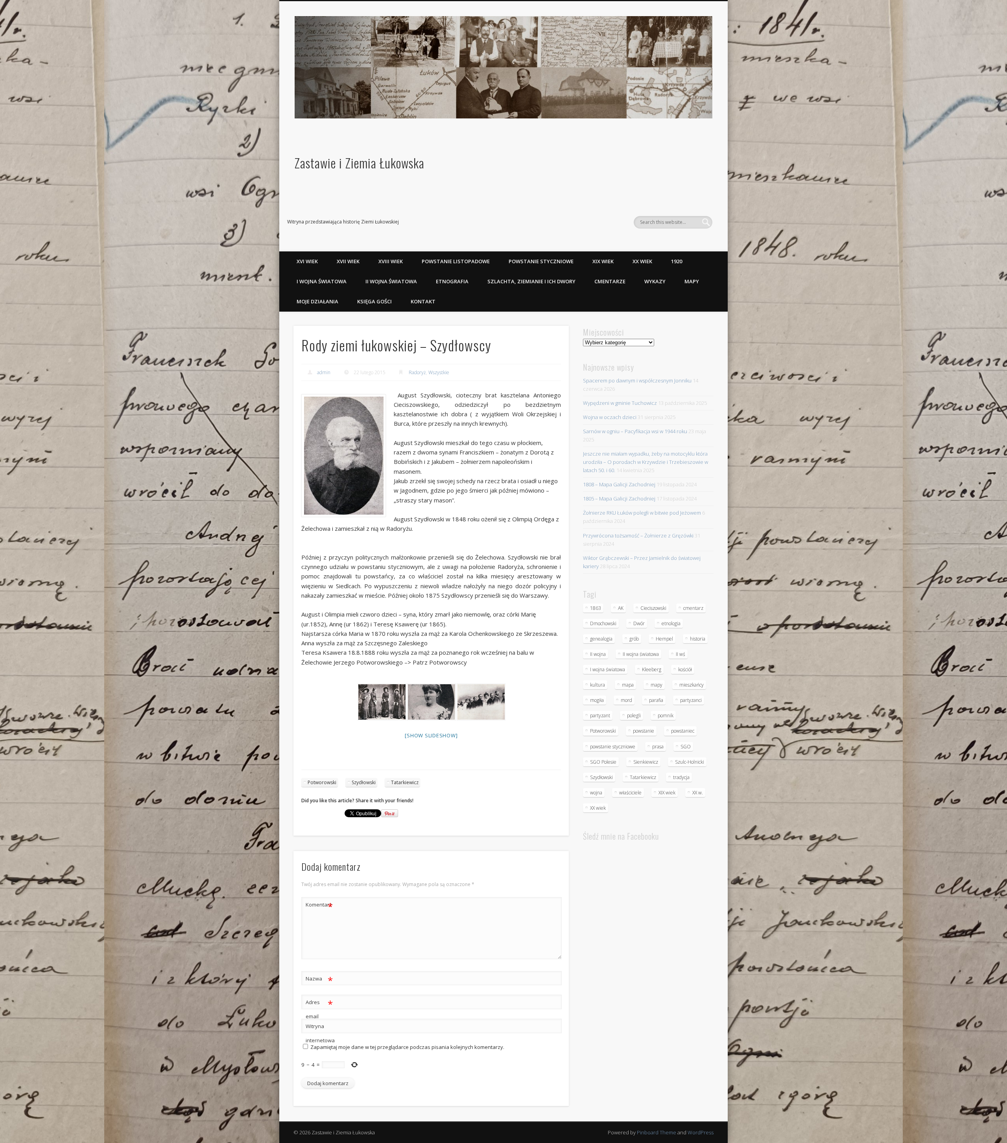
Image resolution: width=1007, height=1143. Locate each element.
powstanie (643, 731)
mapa (628, 684)
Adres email (319, 1008)
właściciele (630, 792)
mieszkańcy (691, 684)
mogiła (597, 700)
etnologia (671, 623)
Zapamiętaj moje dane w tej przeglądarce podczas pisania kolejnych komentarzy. (407, 1047)
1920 (676, 261)
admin (323, 372)
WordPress (701, 1132)
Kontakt (423, 301)
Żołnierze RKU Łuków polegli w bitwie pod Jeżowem (642, 512)
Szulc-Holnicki (689, 762)
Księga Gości (374, 301)
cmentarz (693, 608)
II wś (680, 654)
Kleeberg (651, 669)
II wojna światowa (391, 281)
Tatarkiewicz (405, 782)
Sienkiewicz (645, 762)
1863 (595, 608)
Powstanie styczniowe (541, 261)
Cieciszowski (653, 608)
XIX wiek (603, 261)
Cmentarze (609, 281)
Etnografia (452, 281)
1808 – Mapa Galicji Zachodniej (619, 484)
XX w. (697, 792)
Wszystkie (438, 372)
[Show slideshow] (431, 735)
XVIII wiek (390, 261)
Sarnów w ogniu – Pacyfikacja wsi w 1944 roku (635, 431)
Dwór (639, 623)
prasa (658, 746)
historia (697, 638)
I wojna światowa (322, 281)
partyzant (600, 715)
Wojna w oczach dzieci (609, 417)
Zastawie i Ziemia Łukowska (359, 162)
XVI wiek (307, 261)
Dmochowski (603, 623)
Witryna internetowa (319, 1033)
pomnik (665, 715)
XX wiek (642, 261)
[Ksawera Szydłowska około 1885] (431, 701)
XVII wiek (348, 261)
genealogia (601, 638)
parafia (656, 700)
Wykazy (655, 281)
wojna (596, 792)
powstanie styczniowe (612, 746)
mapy (656, 684)
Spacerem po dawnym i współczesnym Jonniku (637, 380)
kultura (597, 684)
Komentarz (319, 906)
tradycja (681, 777)
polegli (634, 715)
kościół (685, 669)
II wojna (598, 654)
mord (626, 700)
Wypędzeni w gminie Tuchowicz (620, 402)
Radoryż (417, 372)
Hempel (664, 638)
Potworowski (322, 782)
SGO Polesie (603, 762)
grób (634, 638)
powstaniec (682, 731)
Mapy (691, 281)
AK (620, 608)
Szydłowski (364, 782)
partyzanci (691, 700)
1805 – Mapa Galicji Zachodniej (619, 498)
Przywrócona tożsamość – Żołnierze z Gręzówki (638, 535)
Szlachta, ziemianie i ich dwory (531, 281)
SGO (686, 746)
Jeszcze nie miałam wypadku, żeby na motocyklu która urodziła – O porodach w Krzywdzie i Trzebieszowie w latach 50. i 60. (645, 462)
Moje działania (317, 301)
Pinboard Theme (656, 1132)
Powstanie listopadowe (456, 261)
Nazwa (319, 980)
